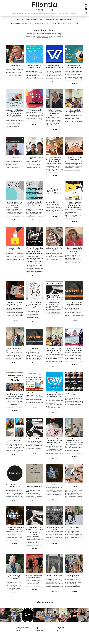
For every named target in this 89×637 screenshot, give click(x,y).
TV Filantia (38, 628)
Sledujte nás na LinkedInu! (44, 602)
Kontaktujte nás (58, 628)
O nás (56, 630)
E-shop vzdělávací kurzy (41, 625)
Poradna (18, 630)
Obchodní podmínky (59, 627)
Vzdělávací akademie (20, 628)
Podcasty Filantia (39, 630)
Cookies (57, 631)
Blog (48, 23)
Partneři (57, 625)
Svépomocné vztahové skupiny (22, 627)
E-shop (54, 23)
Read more (14, 80)
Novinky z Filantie (20, 625)
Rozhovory (18, 631)
